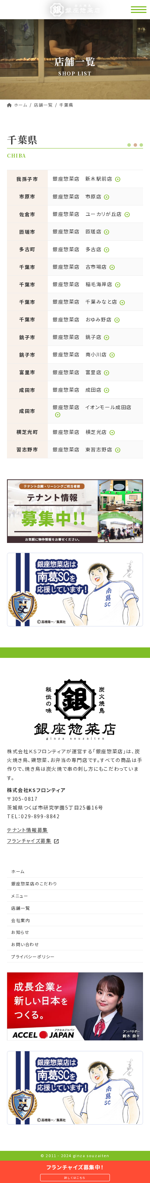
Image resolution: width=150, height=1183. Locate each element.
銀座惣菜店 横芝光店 (84, 431)
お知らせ (20, 932)
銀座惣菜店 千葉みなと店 (89, 301)
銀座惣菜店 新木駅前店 (87, 178)
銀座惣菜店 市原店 (81, 196)
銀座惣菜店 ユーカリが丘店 (91, 213)
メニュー (19, 896)
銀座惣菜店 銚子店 (81, 336)
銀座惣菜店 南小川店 (84, 354)
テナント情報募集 (27, 829)
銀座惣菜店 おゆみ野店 (86, 319)
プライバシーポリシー (33, 956)
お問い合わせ (25, 944)
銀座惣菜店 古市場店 (84, 266)
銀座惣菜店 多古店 (81, 249)
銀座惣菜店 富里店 (81, 372)
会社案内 (20, 920)
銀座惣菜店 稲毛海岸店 (87, 284)
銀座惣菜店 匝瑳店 (81, 231)
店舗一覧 (20, 908)
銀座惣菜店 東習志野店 (87, 449)
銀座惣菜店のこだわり (34, 883)
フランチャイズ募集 (33, 840)
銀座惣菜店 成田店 (81, 389)
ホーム (18, 871)
